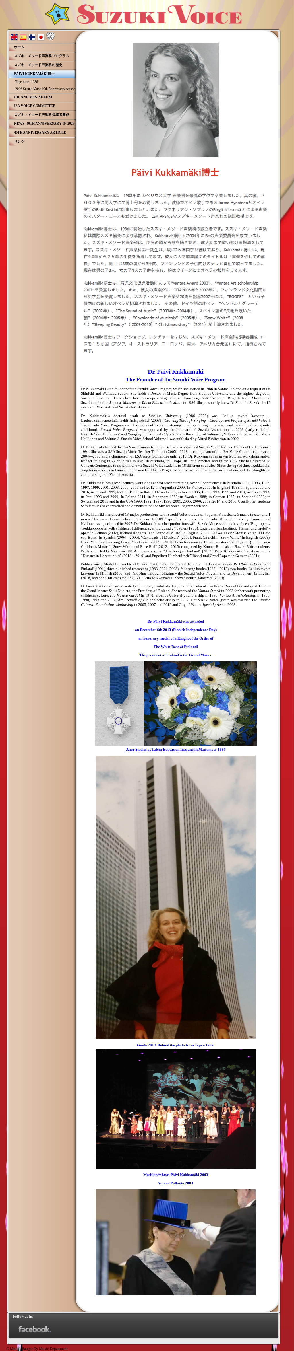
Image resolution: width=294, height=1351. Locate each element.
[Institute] (50, 39)
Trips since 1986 (26, 82)
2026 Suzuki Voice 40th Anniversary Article (45, 89)
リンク (19, 141)
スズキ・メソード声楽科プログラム (41, 56)
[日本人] (41, 39)
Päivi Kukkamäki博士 (34, 74)
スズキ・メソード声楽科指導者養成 (41, 115)
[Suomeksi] (32, 39)
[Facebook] (34, 1331)
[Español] (23, 39)
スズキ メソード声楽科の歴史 (38, 65)
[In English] (14, 39)
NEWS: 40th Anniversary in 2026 (44, 124)
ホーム (19, 47)
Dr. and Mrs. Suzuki (33, 97)
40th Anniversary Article (40, 133)
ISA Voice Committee (34, 106)
